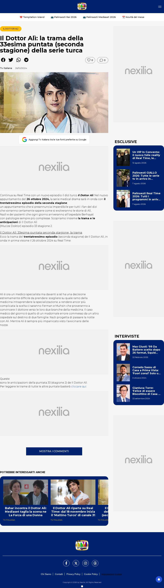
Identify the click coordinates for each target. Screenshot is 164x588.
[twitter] (11, 62)
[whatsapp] (18, 62)
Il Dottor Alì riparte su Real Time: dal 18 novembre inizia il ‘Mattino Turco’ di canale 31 (73, 511)
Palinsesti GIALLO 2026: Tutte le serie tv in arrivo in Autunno (145, 175)
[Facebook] (64, 561)
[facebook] (3, 62)
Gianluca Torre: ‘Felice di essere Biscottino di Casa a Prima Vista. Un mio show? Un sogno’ (146, 391)
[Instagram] (83, 561)
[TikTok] (93, 561)
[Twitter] (74, 561)
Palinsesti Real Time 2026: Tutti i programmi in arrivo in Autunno (146, 196)
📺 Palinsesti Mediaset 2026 (99, 17)
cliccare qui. (79, 386)
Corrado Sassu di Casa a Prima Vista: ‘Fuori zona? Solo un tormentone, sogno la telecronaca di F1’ (146, 370)
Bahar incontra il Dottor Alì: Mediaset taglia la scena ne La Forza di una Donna (25, 511)
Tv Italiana (6, 68)
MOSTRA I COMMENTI (54, 451)
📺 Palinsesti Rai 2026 (64, 17)
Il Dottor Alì (10, 29)
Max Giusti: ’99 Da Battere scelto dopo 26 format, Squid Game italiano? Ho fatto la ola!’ (146, 349)
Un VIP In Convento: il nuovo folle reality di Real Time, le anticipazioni (146, 155)
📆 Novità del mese (133, 17)
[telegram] (26, 62)
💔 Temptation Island (32, 17)
